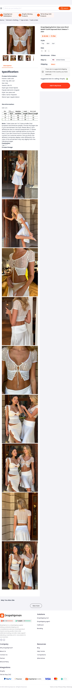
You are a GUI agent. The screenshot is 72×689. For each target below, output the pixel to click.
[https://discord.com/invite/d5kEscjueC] (4, 640)
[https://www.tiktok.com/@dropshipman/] (1, 640)
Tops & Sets (24, 20)
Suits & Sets (34, 20)
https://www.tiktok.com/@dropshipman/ (1, 640)
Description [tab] (7, 66)
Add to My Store (55, 86)
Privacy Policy (62, 687)
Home (2, 20)
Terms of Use (54, 687)
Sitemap (69, 687)
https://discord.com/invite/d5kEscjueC (4, 640)
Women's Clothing (12, 20)
